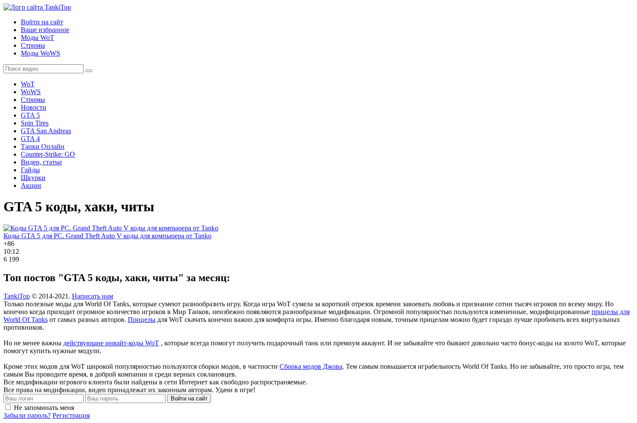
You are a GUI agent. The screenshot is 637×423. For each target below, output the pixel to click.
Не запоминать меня (44, 407)
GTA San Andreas (46, 130)
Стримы (33, 45)
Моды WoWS (40, 53)
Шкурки (33, 177)
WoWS (31, 91)
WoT (28, 84)
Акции (31, 185)
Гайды (30, 170)
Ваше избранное (45, 29)
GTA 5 (30, 115)
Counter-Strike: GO (48, 154)
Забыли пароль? (27, 415)
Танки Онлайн (43, 146)
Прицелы (142, 319)
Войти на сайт (42, 22)
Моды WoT (37, 37)
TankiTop (16, 296)
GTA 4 (30, 138)
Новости (33, 107)
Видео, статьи (41, 162)
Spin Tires (35, 123)
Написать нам (92, 296)
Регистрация (71, 415)
